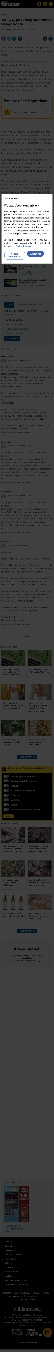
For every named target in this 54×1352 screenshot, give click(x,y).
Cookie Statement (24, 246)
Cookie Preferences (15, 255)
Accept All (35, 253)
